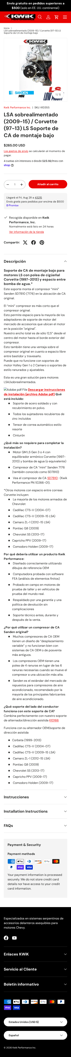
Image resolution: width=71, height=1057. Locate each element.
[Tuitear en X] (25, 242)
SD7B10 (52, 478)
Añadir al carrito (48, 184)
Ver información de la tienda (26, 232)
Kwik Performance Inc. (17, 107)
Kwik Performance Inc (24, 1047)
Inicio (6, 28)
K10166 (54, 720)
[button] (56, 17)
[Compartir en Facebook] (33, 242)
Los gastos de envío (16, 151)
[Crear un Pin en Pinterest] (42, 242)
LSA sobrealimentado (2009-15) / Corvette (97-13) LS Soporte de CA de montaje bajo (32, 32)
